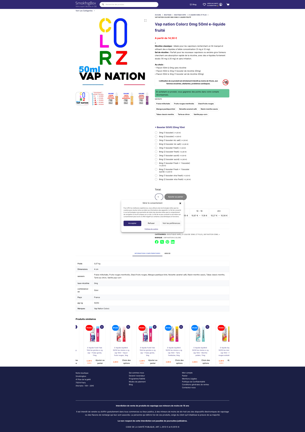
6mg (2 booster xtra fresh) (175, 179)
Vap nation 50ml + (211, 234)
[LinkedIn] (173, 242)
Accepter (132, 223)
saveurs (158, 99)
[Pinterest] (167, 242)
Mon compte (187, 373)
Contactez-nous (189, 387)
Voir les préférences (171, 223)
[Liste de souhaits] (204, 4)
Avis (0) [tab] (167, 253)
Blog (194, 4)
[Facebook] (156, 242)
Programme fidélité (137, 379)
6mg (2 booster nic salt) (174, 144)
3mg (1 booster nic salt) (173, 140)
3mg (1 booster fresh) (172, 148)
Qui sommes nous (136, 373)
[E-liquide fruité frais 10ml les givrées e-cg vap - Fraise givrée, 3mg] (139, 334)
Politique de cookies (151, 229)
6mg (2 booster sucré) (173, 159)
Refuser (151, 223)
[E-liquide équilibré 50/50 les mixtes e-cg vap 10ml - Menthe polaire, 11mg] (192, 334)
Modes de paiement (137, 382)
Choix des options (118, 361)
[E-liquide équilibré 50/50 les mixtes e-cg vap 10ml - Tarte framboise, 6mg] (166, 334)
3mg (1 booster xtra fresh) (174, 175)
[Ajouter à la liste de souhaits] (94, 327)
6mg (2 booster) (170, 136)
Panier (185, 376)
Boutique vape (174, 234)
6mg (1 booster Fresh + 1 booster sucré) (174, 170)
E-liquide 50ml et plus (192, 234)
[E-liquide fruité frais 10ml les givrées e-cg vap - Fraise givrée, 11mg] (87, 334)
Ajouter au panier (175, 197)
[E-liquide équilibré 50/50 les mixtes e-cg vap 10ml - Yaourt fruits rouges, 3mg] (113, 334)
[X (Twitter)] (162, 242)
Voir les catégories (84, 11)
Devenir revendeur (137, 376)
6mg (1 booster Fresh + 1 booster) (174, 164)
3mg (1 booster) (170, 132)
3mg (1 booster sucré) (172, 155)
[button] (180, 203)
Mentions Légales (189, 379)
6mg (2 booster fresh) (173, 151)
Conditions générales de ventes (195, 384)
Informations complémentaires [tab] (147, 253)
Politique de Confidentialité (193, 382)
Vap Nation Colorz (172, 238)
